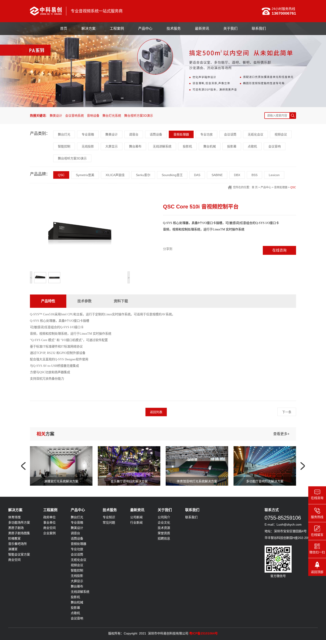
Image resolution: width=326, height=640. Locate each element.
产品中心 (145, 28)
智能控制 (64, 146)
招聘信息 (164, 538)
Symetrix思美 (85, 175)
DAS (197, 175)
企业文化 (164, 522)
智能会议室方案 (19, 554)
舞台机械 (209, 146)
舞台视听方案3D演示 (138, 115)
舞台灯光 (64, 134)
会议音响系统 (74, 115)
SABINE (217, 175)
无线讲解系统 (162, 146)
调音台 (133, 134)
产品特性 (48, 301)
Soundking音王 (172, 175)
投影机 (187, 146)
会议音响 (274, 146)
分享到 (167, 249)
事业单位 (49, 522)
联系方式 (272, 510)
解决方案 (88, 28)
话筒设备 (156, 134)
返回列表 (156, 412)
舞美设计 (56, 115)
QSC (61, 175)
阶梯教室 (14, 538)
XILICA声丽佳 (115, 175)
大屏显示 (111, 146)
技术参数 (84, 301)
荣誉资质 (164, 533)
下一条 (286, 412)
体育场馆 (14, 517)
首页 (63, 28)
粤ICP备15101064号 (203, 633)
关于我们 (230, 28)
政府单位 (49, 517)
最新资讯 (202, 28)
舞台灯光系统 (111, 115)
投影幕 (231, 146)
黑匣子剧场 (16, 528)
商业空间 (14, 559)
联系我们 (259, 28)
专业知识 (109, 517)
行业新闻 (136, 522)
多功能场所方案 (19, 522)
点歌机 (252, 146)
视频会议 (281, 134)
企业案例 (49, 533)
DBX (237, 175)
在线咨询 (279, 250)
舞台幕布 (135, 146)
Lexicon (274, 175)
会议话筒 (230, 134)
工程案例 (117, 28)
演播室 (13, 549)
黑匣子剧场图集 (19, 533)
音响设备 (93, 115)
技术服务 (174, 28)
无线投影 (88, 146)
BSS (254, 175)
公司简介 (164, 517)
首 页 (255, 187)
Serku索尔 (143, 175)
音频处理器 (181, 134)
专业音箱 (88, 134)
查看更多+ (281, 434)
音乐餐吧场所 (17, 544)
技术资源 (164, 528)
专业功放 (206, 134)
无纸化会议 (255, 134)
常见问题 (109, 522)
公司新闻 (136, 517)
